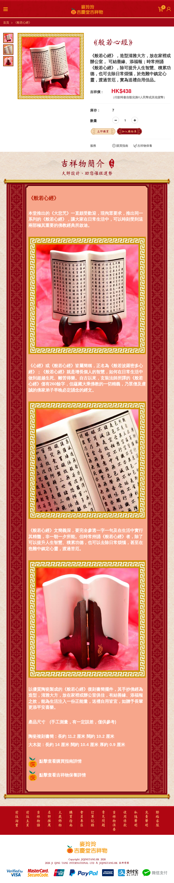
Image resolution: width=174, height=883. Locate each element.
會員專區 (82, 818)
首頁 (6, 22)
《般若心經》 (23, 22)
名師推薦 (49, 818)
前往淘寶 (17, 818)
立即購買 (103, 131)
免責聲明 (147, 818)
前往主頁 (27, 818)
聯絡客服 (157, 818)
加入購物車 (129, 131)
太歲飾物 (60, 818)
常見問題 (103, 818)
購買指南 (122, 145)
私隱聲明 (136, 818)
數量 (93, 120)
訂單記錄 (92, 818)
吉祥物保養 (144, 145)
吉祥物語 (38, 818)
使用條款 (125, 818)
